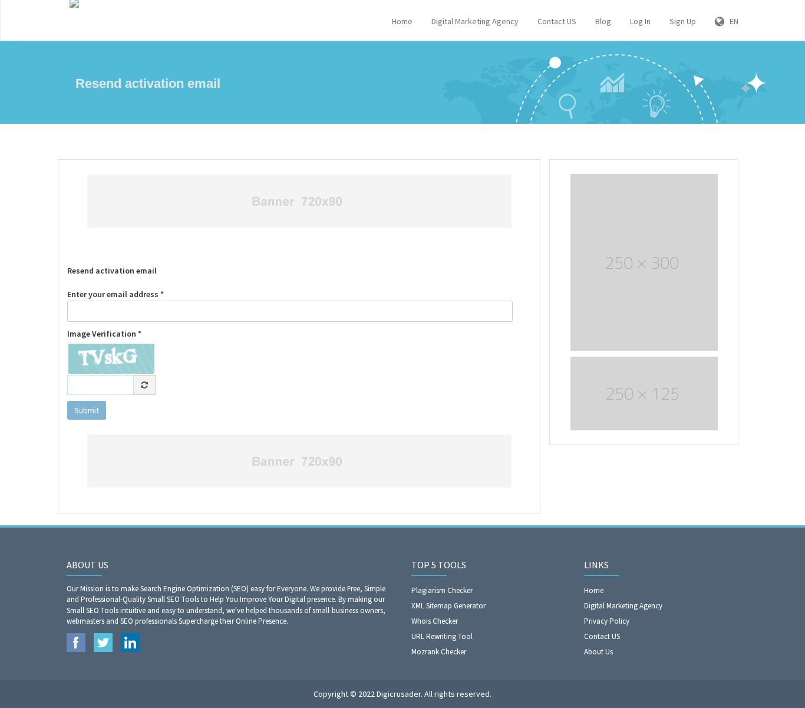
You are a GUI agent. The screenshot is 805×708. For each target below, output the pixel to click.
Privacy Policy (606, 621)
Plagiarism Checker (442, 590)
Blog (603, 21)
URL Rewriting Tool (442, 636)
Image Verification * (104, 333)
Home (402, 21)
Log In (640, 21)
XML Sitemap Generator (448, 606)
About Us (598, 652)
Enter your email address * (115, 294)
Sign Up (682, 21)
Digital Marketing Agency (475, 21)
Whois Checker (434, 621)
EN (731, 21)
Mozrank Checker (438, 652)
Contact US (556, 21)
